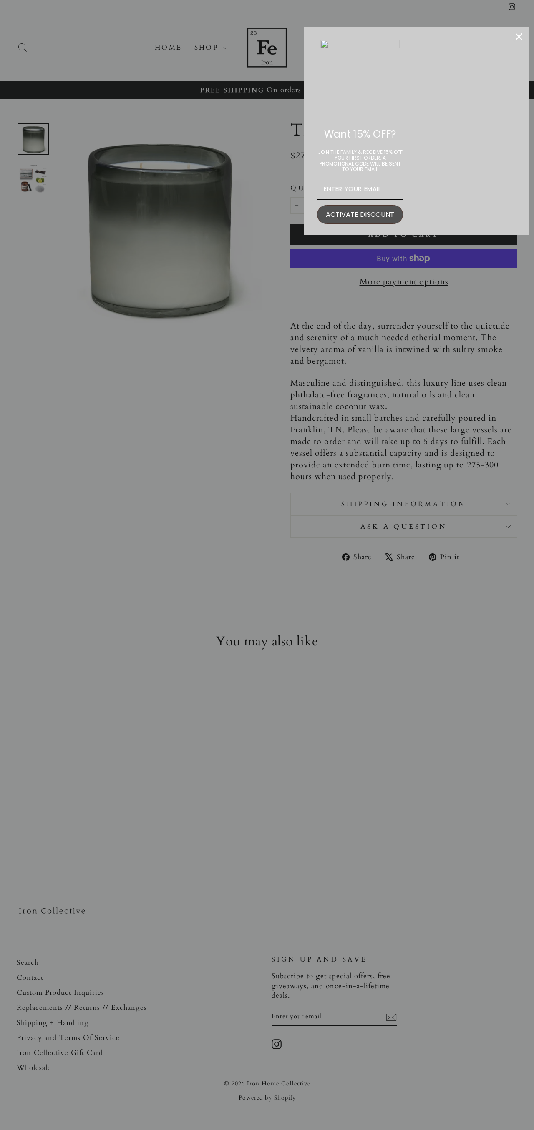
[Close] (519, 37)
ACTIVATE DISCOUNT (360, 214)
